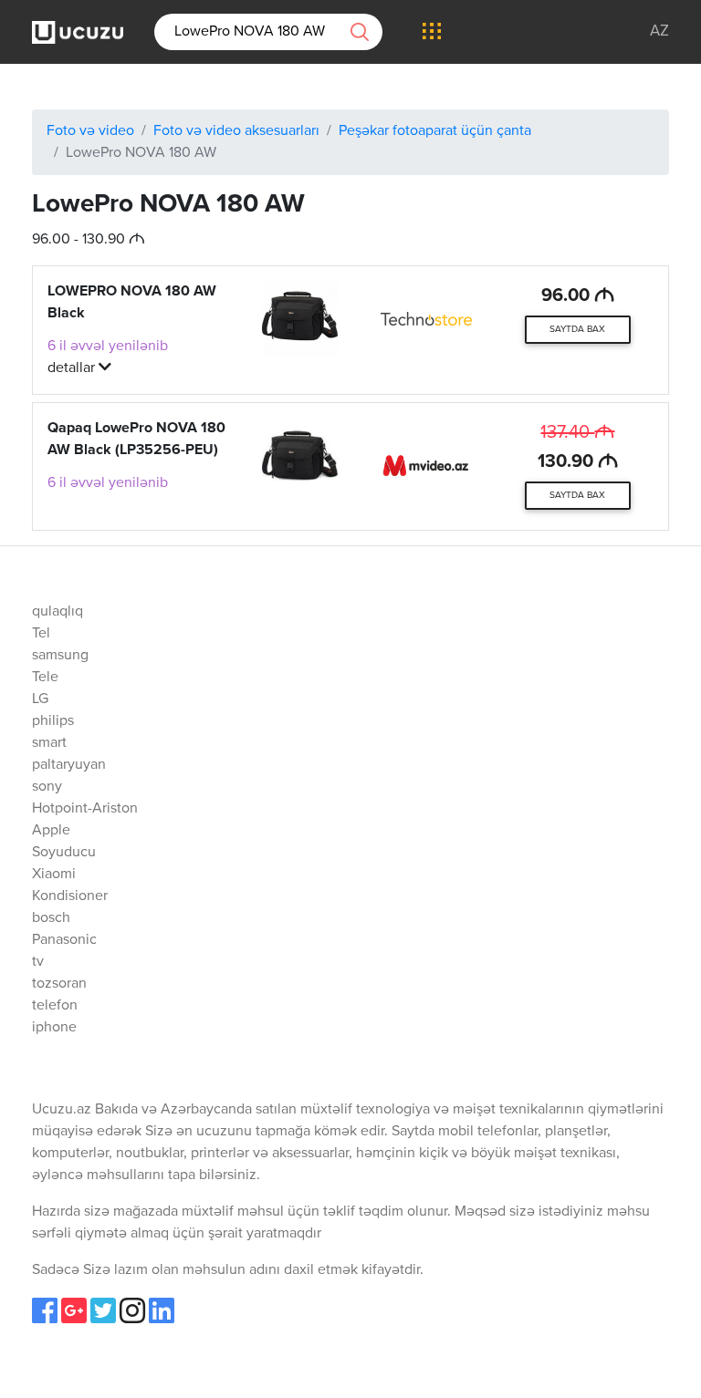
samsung (60, 655)
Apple (51, 830)
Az (659, 31)
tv (38, 962)
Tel (41, 634)
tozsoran (59, 984)
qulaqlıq (57, 612)
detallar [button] (73, 368)
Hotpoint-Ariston (85, 809)
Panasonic (64, 940)
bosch (51, 918)
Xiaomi (54, 874)
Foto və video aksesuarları (236, 131)
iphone (54, 1027)
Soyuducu (64, 852)
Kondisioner (70, 896)
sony (47, 787)
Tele (45, 677)
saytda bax (577, 329)
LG (40, 699)
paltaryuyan (69, 765)
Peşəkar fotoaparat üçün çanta (435, 131)
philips (53, 721)
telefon (55, 1006)
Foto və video (90, 131)
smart (49, 743)
